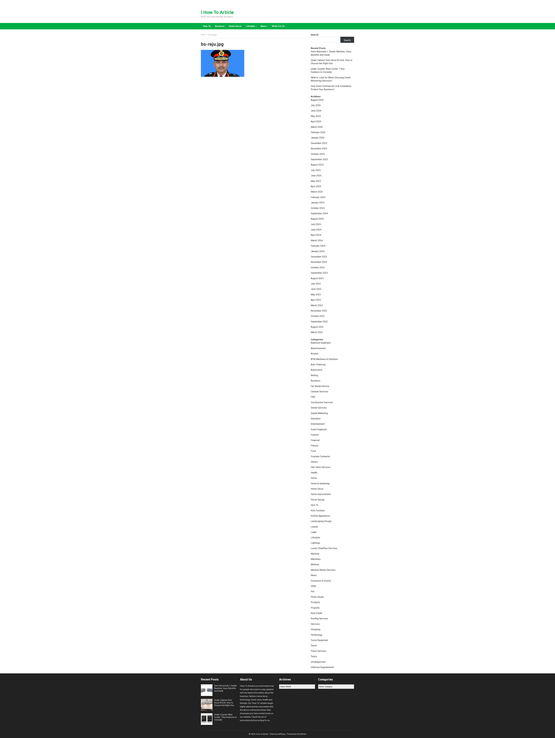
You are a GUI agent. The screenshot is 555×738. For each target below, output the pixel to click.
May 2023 (316, 294)
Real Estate (316, 613)
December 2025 (319, 143)
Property (315, 607)
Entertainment (318, 424)
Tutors (314, 656)
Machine (315, 553)
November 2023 (319, 262)
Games (314, 461)
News (263, 26)
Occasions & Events (321, 580)
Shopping (315, 629)
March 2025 (317, 191)
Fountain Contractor (320, 456)
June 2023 (316, 289)
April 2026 (316, 121)
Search (315, 34)
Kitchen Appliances (320, 516)
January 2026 (317, 137)
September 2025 (319, 159)
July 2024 (316, 224)
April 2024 (316, 235)
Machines (316, 559)
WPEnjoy (281, 734)
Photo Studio (317, 597)
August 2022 (317, 327)
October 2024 (318, 208)
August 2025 (317, 164)
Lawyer (314, 526)
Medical (315, 564)
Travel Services (318, 651)
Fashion (315, 434)
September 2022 (319, 321)
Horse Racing (317, 499)
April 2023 (316, 300)
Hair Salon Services (321, 467)
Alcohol (314, 353)
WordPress (301, 734)
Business (219, 26)
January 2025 (317, 202)
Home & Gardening (320, 483)
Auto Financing (318, 364)
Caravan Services (319, 391)
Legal (313, 532)
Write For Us (278, 26)
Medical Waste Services (323, 570)
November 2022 (319, 310)
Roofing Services (319, 618)
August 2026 (317, 100)
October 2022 (318, 316)
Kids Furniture (318, 510)
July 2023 (316, 283)
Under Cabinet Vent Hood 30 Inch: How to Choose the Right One (224, 702)
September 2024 (319, 213)
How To (207, 26)
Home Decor (235, 26)
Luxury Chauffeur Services (324, 548)
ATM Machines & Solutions (324, 359)
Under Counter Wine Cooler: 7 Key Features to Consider (225, 717)
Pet (312, 591)
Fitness (314, 445)
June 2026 (316, 110)
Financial (315, 440)
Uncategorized (318, 662)
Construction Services (322, 402)
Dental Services (319, 407)
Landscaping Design (321, 521)
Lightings (315, 543)
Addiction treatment (321, 342)
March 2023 (317, 305)
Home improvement (321, 494)
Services (315, 624)
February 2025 (318, 197)
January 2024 (317, 251)
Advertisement (318, 348)
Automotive (316, 369)
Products (315, 602)
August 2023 (317, 278)
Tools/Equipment (319, 640)
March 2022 (317, 332)
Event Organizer (319, 429)
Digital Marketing (319, 413)
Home (203, 35)
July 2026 (316, 105)
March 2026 (317, 127)
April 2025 (316, 186)
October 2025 (318, 154)
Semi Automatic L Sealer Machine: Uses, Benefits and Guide (225, 688)
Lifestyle (250, 26)
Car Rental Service (320, 386)
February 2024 (318, 245)
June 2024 (316, 229)
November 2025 (319, 148)
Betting (314, 375)
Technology (316, 634)
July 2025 (316, 170)
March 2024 (317, 240)
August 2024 (317, 218)
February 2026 (318, 132)
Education (316, 418)
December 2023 (319, 256)
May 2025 (316, 181)
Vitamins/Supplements (322, 667)
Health (314, 472)
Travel (314, 645)
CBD (313, 397)
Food (313, 451)
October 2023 (318, 267)
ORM (313, 586)
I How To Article (217, 12)
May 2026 (316, 116)
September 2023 (319, 272)
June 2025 (316, 175)
